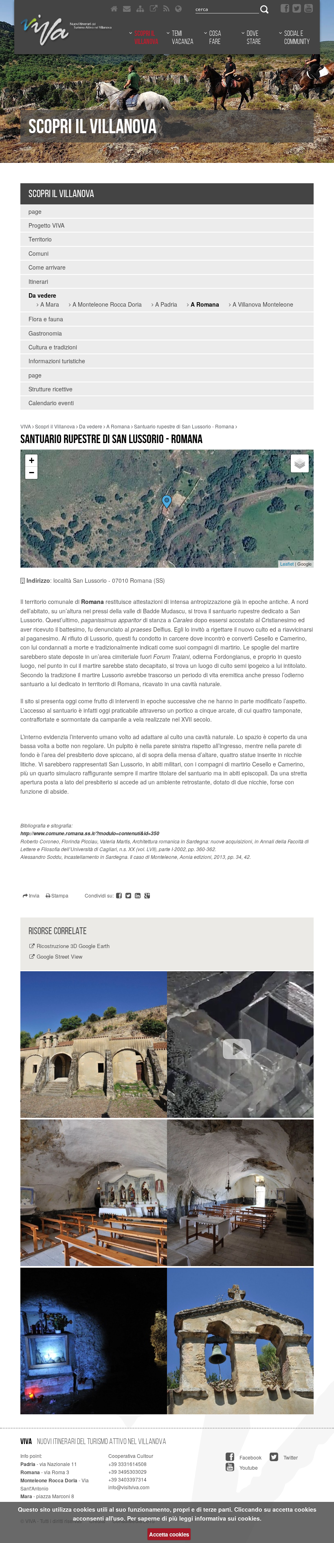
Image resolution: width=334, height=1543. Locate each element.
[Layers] (300, 463)
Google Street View (59, 956)
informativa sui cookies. (228, 1518)
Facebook (249, 1457)
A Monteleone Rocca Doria (106, 304)
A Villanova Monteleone (262, 304)
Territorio (40, 239)
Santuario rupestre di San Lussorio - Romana (184, 426)
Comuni (38, 253)
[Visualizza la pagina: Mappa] (140, 8)
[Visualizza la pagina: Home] (113, 8)
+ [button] (31, 460)
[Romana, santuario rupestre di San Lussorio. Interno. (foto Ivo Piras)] (240, 1192)
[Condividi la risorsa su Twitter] (128, 895)
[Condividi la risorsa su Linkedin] (138, 895)
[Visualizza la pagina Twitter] (296, 8)
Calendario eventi (51, 403)
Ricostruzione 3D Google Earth (73, 946)
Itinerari (38, 281)
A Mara (49, 304)
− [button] (31, 473)
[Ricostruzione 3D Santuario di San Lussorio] (240, 1044)
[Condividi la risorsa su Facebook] (119, 895)
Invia (34, 895)
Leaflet (287, 563)
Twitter (290, 1457)
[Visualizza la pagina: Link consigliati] (154, 8)
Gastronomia (45, 333)
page (35, 211)
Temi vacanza (182, 37)
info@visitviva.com (128, 1487)
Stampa (59, 895)
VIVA (25, 426)
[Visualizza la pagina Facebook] (285, 8)
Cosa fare (215, 37)
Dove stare (254, 37)
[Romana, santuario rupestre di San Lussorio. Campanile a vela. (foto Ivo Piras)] (240, 1341)
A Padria (165, 304)
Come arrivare (47, 267)
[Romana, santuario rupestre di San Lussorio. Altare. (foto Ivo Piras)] (93, 1192)
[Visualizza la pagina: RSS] (166, 8)
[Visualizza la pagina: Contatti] (127, 8)
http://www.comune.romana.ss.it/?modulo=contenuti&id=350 (89, 833)
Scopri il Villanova (146, 37)
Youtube (248, 1467)
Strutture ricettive (51, 389)
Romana (92, 601)
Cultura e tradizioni (53, 347)
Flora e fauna (46, 319)
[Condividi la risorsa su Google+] (147, 895)
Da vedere (42, 295)
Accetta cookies (169, 1534)
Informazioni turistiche (57, 361)
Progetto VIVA (46, 225)
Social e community (297, 37)
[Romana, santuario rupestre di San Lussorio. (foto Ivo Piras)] (93, 1044)
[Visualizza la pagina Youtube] (308, 8)
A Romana (204, 304)
